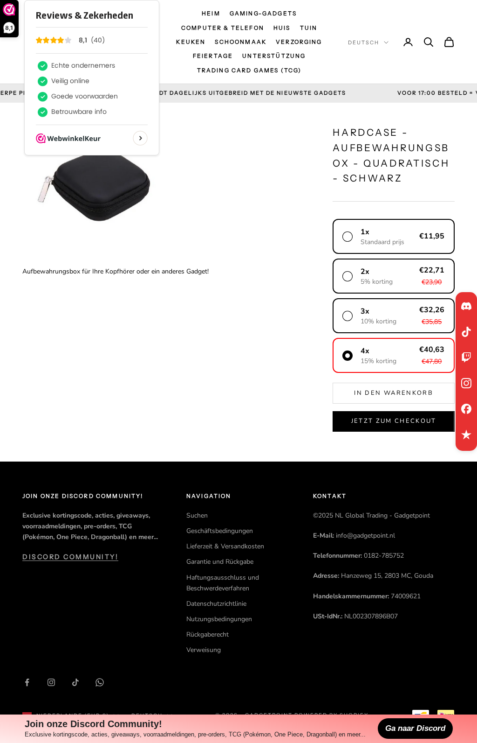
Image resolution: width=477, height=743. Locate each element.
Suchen (197, 515)
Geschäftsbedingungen (219, 530)
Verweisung (203, 649)
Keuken (190, 41)
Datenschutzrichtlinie (216, 603)
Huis (282, 27)
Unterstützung (274, 55)
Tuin (309, 27)
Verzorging (299, 41)
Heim (211, 13)
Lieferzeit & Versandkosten (225, 546)
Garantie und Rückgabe (219, 561)
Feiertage (213, 55)
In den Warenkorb (393, 393)
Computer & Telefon (222, 27)
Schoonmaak (240, 41)
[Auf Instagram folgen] (51, 682)
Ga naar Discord (415, 728)
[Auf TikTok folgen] (75, 682)
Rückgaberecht (207, 634)
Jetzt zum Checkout (393, 421)
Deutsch (363, 42)
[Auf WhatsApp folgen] (99, 682)
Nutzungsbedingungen (219, 619)
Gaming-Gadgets (263, 13)
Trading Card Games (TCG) (249, 70)
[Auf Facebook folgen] (27, 682)
